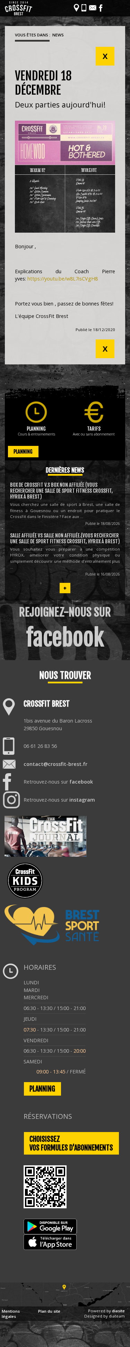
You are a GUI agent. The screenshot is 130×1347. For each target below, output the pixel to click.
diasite (118, 1310)
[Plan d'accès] (65, 1304)
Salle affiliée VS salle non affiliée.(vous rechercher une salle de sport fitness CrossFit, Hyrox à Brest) (65, 538)
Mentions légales (11, 1314)
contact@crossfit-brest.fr (55, 764)
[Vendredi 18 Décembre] (65, 177)
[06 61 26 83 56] (84, 8)
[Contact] (93, 8)
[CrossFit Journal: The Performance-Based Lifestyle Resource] (45, 836)
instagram (82, 799)
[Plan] (76, 8)
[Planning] (36, 412)
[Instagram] (108, 8)
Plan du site (49, 1311)
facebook (81, 781)
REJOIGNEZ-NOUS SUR (65, 628)
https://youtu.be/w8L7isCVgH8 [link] (62, 278)
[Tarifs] (94, 412)
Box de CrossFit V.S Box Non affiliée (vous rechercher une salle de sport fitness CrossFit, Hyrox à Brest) (61, 491)
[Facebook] (101, 8)
